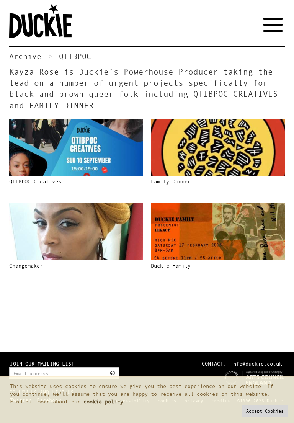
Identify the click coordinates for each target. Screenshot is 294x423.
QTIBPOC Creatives (35, 181)
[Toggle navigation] (274, 25)
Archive (25, 56)
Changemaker (26, 265)
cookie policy (103, 401)
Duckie (45, 21)
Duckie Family (171, 265)
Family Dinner (171, 181)
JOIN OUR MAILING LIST (42, 363)
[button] (265, 411)
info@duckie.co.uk (256, 363)
